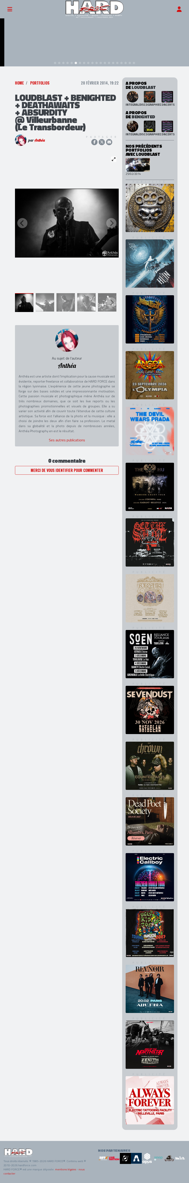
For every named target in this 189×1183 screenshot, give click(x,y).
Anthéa (39, 140)
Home (19, 83)
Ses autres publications (67, 440)
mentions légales (65, 1169)
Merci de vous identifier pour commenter (67, 470)
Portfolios (40, 83)
